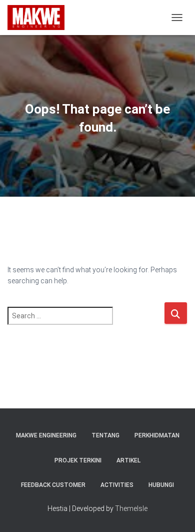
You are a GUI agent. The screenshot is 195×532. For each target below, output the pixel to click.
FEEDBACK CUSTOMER (53, 484)
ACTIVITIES (117, 484)
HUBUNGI (161, 484)
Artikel (128, 460)
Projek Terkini (78, 460)
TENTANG (106, 435)
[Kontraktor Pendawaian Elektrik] (40, 17)
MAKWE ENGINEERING (46, 435)
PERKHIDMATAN (157, 435)
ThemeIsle (131, 508)
